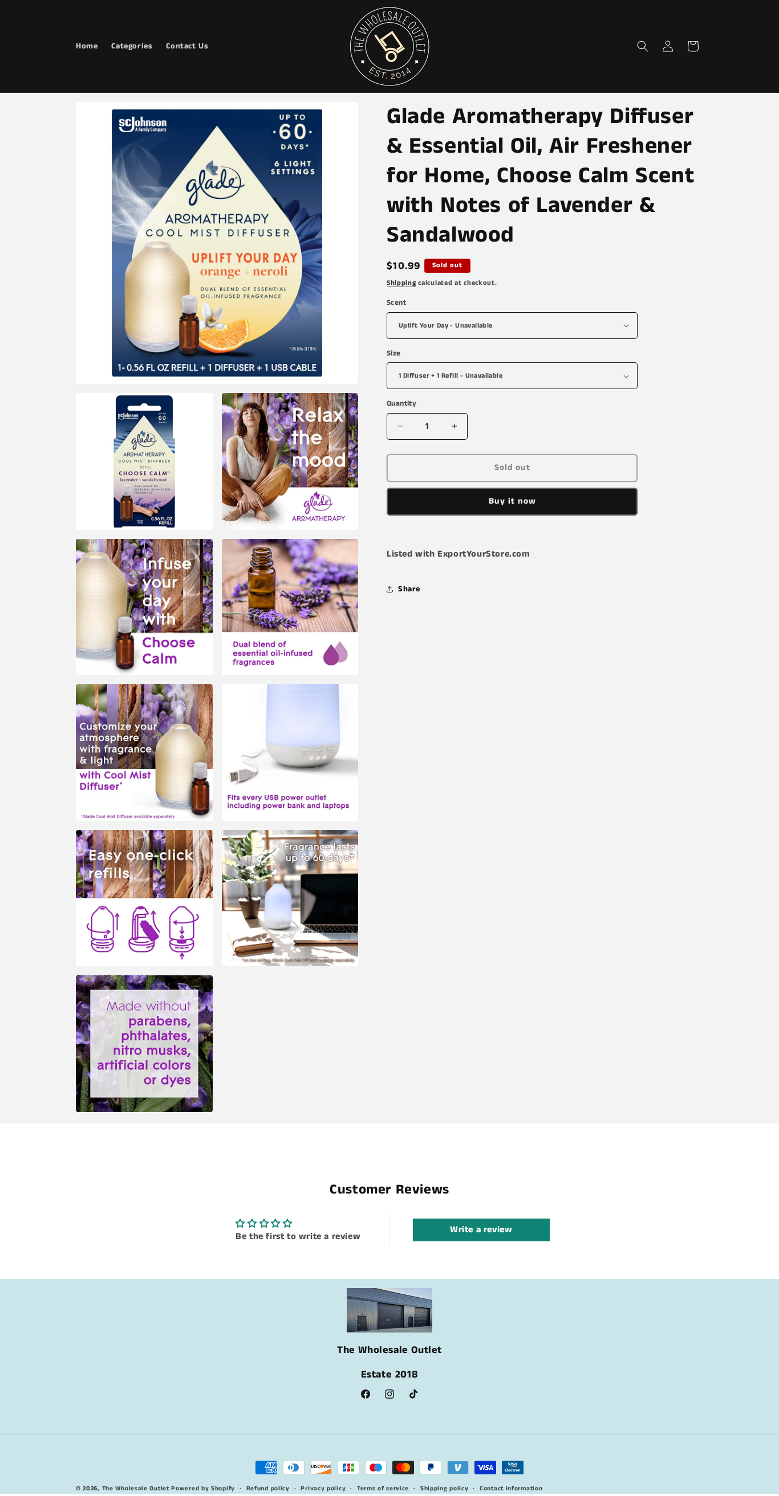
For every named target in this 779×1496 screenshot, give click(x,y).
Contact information (511, 1488)
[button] (642, 46)
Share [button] (409, 589)
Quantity (401, 403)
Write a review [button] (481, 1229)
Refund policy (268, 1488)
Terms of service (383, 1488)
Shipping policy (444, 1488)
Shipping (401, 283)
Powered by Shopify (203, 1488)
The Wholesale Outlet (135, 1488)
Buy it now (512, 501)
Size (394, 353)
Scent (396, 302)
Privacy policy (323, 1488)
